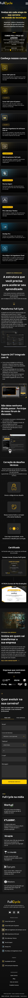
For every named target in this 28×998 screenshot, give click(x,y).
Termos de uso (23, 996)
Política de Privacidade (14, 996)
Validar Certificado (5, 996)
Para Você (7, 717)
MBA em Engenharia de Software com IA (15, 929)
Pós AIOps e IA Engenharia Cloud (13, 951)
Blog (14, 978)
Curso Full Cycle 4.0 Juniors (12, 925)
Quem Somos (14, 975)
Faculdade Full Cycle (10, 961)
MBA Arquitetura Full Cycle (12, 934)
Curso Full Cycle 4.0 (10, 921)
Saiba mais (14, 48)
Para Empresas (20, 717)
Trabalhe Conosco (14, 985)
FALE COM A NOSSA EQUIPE (9, 660)
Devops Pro (8, 946)
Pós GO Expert (8, 942)
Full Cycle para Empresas (11, 965)
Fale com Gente (14, 982)
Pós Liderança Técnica (11, 938)
